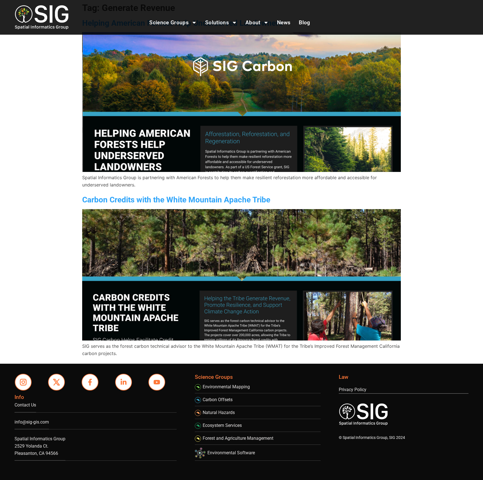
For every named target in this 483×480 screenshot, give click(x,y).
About (253, 22)
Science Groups (168, 22)
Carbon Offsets (218, 399)
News (283, 22)
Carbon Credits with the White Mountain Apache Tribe (176, 199)
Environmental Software (231, 452)
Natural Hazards (219, 412)
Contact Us (25, 405)
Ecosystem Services (222, 425)
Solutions (217, 22)
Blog (304, 22)
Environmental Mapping (226, 386)
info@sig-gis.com (32, 422)
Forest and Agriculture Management (238, 438)
